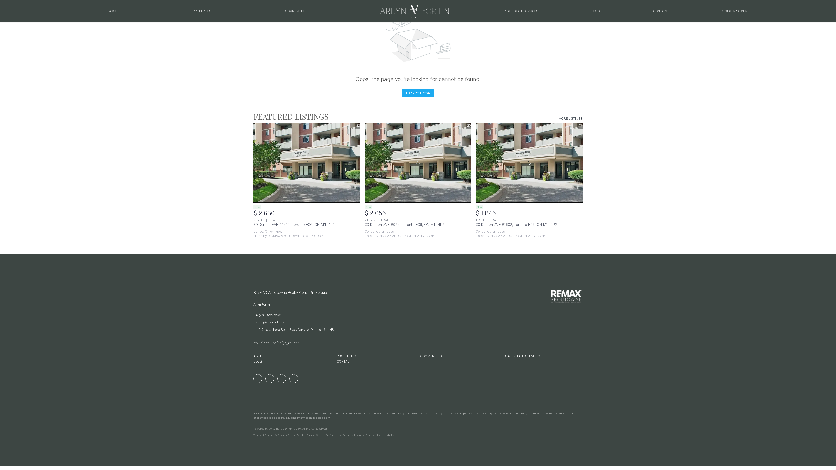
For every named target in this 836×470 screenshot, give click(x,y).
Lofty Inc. (274, 428)
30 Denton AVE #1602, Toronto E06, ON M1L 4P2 (516, 224)
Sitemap (371, 435)
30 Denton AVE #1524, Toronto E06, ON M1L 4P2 (294, 224)
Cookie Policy (305, 435)
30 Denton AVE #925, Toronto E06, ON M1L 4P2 (404, 224)
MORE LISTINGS (571, 118)
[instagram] (281, 378)
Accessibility (386, 435)
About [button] (114, 11)
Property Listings (353, 435)
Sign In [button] (742, 11)
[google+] (293, 378)
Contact (660, 11)
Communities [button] (295, 11)
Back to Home (418, 93)
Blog (596, 11)
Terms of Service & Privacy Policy (274, 435)
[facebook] (257, 378)
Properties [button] (202, 11)
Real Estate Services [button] (521, 11)
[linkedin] (269, 378)
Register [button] (728, 11)
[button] (292, 356)
